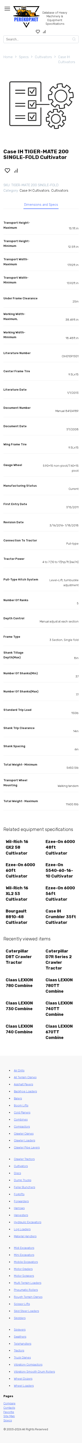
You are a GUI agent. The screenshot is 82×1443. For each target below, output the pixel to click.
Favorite (8, 1412)
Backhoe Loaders (25, 1091)
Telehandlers (22, 1343)
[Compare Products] (44, 31)
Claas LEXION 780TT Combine (59, 985)
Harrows (19, 1208)
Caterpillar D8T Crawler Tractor (19, 957)
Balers (18, 1098)
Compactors (22, 1126)
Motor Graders (23, 1269)
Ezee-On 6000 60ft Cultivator (20, 870)
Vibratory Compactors (28, 1364)
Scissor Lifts (22, 1304)
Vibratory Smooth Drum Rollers (34, 1371)
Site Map (9, 1416)
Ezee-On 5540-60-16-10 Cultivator (59, 870)
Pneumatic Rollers (26, 1290)
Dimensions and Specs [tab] (41, 205)
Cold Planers (22, 1112)
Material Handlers (25, 1236)
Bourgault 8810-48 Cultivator (17, 917)
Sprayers (20, 1329)
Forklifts (19, 1194)
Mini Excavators (24, 1255)
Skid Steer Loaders (26, 1311)
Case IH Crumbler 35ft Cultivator (61, 917)
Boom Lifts (21, 1105)
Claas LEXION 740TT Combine (59, 1009)
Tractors (19, 1350)
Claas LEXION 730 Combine (19, 1006)
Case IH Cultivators (66, 59)
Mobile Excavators (26, 1262)
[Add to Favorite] (7, 170)
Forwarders (21, 1201)
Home (8, 57)
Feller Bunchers (24, 1187)
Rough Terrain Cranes (28, 1297)
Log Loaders (22, 1229)
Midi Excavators (24, 1248)
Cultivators (43, 57)
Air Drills (19, 1070)
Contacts (9, 1407)
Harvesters (21, 1215)
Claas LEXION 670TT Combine (59, 1032)
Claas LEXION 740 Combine (19, 1029)
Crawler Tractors (24, 1159)
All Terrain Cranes (25, 1077)
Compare (9, 1403)
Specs (24, 57)
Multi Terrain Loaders (27, 1282)
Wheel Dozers (23, 1378)
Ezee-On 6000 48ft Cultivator (60, 847)
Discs (17, 1173)
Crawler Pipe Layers (27, 1147)
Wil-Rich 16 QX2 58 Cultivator (17, 847)
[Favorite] (38, 31)
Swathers (20, 1336)
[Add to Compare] (16, 170)
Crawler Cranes (23, 1133)
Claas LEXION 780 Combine (19, 982)
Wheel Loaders (24, 1385)
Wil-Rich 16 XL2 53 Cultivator (17, 893)
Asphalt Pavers (23, 1084)
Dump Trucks (22, 1180)
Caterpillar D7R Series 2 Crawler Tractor (59, 960)
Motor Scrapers (24, 1275)
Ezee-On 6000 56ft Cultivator (60, 893)
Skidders (20, 1318)
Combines (21, 1119)
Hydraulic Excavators (27, 1222)
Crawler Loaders (24, 1140)
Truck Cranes (22, 1357)
